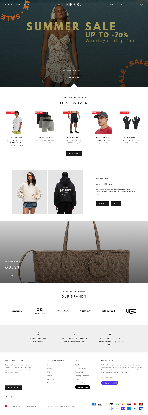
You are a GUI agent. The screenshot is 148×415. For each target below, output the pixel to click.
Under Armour (17, 137)
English (122, 4)
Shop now (74, 78)
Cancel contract (83, 387)
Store (11, 275)
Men (64, 103)
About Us (50, 379)
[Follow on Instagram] (12, 397)
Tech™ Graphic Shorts (74, 140)
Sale (38, 4)
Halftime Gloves (131, 140)
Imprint (77, 379)
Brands (27, 4)
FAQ (48, 372)
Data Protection (80, 369)
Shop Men (74, 154)
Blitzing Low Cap (103, 140)
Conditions (78, 365)
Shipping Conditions (82, 376)
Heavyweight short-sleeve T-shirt (17, 141)
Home (49, 365)
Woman (8, 4)
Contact (49, 376)
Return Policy (79, 372)
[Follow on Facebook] (6, 397)
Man (18, 4)
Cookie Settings (80, 383)
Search (49, 369)
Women (80, 103)
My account (51, 383)
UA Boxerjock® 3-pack (45, 140)
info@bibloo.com (107, 377)
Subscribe (13, 388)
